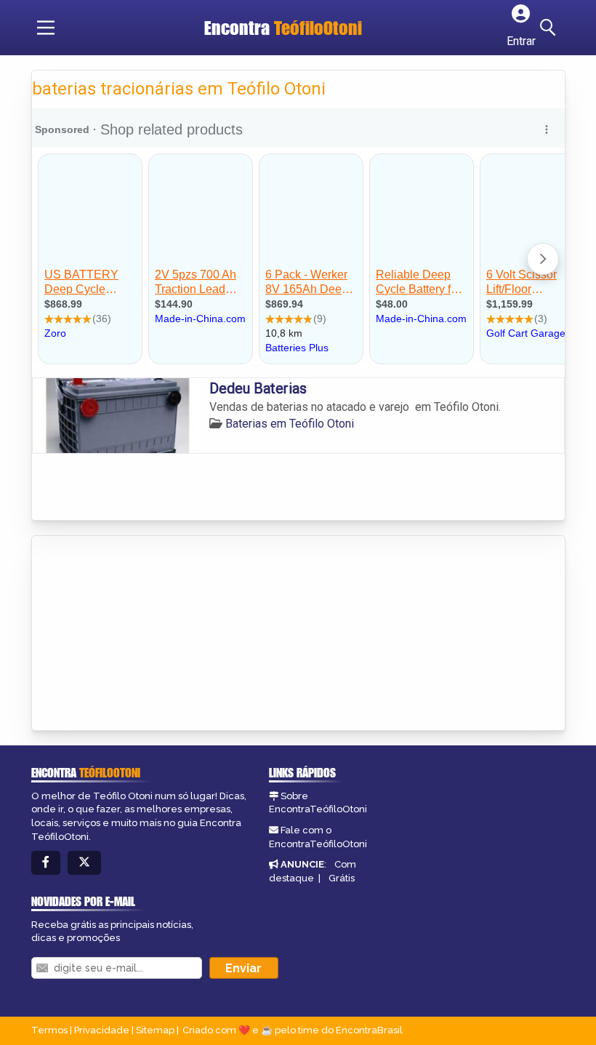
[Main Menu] (45, 27)
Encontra (283, 28)
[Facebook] (45, 863)
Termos (49, 1030)
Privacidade (101, 1030)
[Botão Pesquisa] (550, 28)
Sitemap (155, 1030)
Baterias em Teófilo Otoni (289, 424)
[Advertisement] (141, 634)
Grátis (342, 878)
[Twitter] (84, 863)
